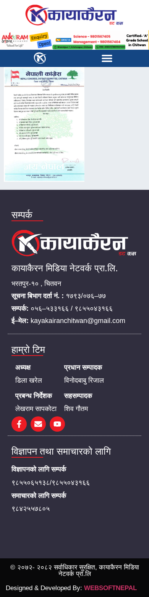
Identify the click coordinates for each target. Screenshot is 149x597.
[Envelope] (38, 424)
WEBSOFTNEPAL (110, 588)
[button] (107, 58)
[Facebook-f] (19, 424)
